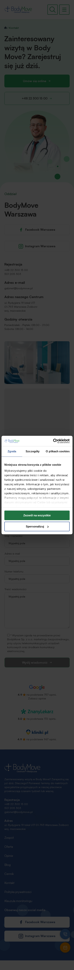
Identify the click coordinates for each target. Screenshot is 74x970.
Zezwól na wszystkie (37, 515)
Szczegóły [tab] (32, 451)
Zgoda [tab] (12, 451)
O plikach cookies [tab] (58, 451)
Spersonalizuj (35, 526)
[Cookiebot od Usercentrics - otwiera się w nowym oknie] (53, 441)
